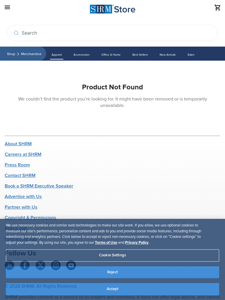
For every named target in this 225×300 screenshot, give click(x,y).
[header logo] (112, 10)
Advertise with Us (23, 197)
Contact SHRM (20, 175)
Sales (191, 55)
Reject (112, 272)
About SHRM (18, 144)
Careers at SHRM (23, 154)
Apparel (57, 55)
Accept (113, 289)
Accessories (82, 55)
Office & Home (111, 55)
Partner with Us (21, 207)
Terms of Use (106, 242)
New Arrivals (168, 55)
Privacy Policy (137, 242)
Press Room (17, 165)
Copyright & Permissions (30, 218)
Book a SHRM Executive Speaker (39, 186)
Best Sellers (140, 55)
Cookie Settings (112, 255)
